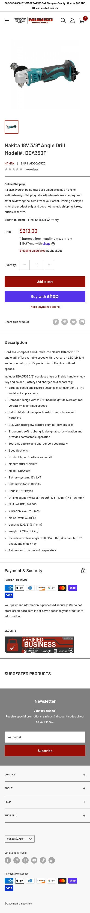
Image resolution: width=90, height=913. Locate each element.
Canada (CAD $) (15, 838)
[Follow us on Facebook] (8, 860)
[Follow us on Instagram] (16, 860)
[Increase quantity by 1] (49, 265)
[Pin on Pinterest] (64, 322)
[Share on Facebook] (56, 322)
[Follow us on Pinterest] (25, 860)
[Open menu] (7, 20)
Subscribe (45, 751)
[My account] (72, 20)
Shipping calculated (32, 250)
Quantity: (11, 265)
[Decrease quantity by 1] (25, 265)
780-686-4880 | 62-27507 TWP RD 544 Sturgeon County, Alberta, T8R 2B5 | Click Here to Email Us (45, 5)
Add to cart (45, 282)
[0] (81, 20)
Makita (9, 163)
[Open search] (63, 20)
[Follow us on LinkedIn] (51, 860)
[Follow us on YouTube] (34, 860)
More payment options (45, 306)
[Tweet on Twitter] (73, 322)
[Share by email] (82, 322)
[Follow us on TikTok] (43, 860)
